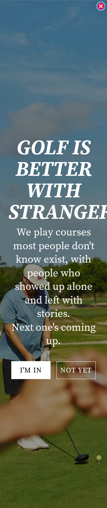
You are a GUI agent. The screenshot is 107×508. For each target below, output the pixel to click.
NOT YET (76, 370)
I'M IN (31, 370)
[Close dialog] (101, 6)
